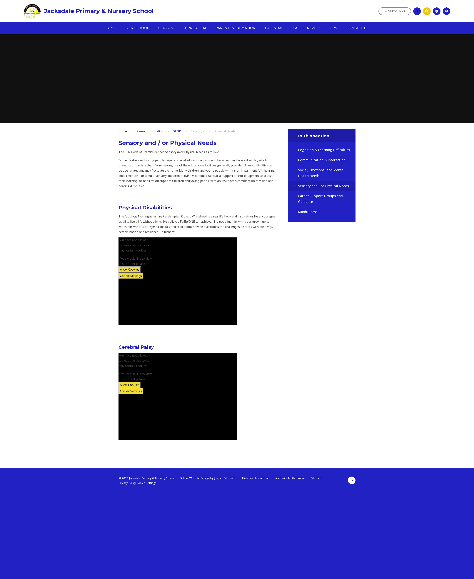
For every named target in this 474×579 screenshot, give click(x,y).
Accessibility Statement (290, 478)
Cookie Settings (131, 276)
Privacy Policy (127, 483)
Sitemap (316, 478)
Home (122, 131)
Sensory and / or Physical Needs (213, 131)
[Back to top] (352, 480)
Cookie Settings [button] (146, 483)
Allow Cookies (129, 269)
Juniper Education (225, 478)
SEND (177, 131)
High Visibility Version (255, 478)
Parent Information (149, 131)
